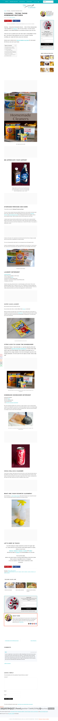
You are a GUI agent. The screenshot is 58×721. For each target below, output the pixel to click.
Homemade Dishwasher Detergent (10, 52)
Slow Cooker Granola (20, 589)
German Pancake (28, 711)
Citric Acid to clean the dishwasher (10, 51)
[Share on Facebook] (1, 358)
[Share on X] (1, 363)
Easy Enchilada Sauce (44, 711)
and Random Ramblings (11, 571)
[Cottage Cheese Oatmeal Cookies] (42, 59)
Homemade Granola (14, 711)
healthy (23, 571)
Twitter (30, 550)
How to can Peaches (34, 711)
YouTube (25, 550)
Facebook (16, 550)
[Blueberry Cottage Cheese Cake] (47, 59)
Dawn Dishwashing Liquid (13, 214)
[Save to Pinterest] (1, 355)
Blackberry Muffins (21, 711)
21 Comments (13, 17)
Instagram (20, 550)
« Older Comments (7, 663)
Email (5, 694)
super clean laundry (9, 50)
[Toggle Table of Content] (15, 45)
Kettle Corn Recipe (8, 589)
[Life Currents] (29, 8)
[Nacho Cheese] (52, 65)
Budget (12, 570)
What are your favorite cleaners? (10, 54)
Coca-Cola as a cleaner (9, 53)
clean (16, 571)
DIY (17, 571)
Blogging (9, 570)
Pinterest (15, 28)
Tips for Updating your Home (23, 40)
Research (14, 570)
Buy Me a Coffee (11, 713)
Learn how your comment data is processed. (25, 704)
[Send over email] (1, 365)
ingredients (25, 571)
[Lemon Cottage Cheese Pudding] (52, 59)
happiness (20, 571)
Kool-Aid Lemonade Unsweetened (19, 348)
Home (5, 10)
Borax (12, 277)
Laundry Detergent (8, 49)
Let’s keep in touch (8, 55)
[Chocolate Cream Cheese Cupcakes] (47, 65)
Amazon (17, 552)
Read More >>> (49, 15)
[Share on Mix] (1, 360)
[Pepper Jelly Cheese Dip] (42, 65)
